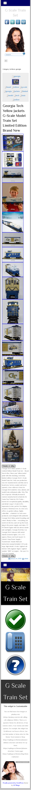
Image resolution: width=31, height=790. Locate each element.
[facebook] (7, 22)
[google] (18, 22)
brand (9, 87)
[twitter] (13, 22)
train (23, 95)
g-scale (24, 87)
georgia (17, 76)
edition (16, 87)
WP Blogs (16, 785)
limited (25, 91)
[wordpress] (24, 22)
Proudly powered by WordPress (13, 783)
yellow (16, 99)
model (10, 95)
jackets (17, 91)
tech (17, 95)
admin (26, 558)
